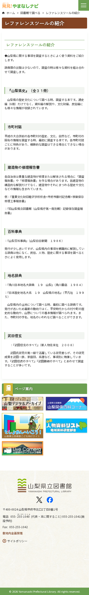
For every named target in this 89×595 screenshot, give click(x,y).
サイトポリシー (17, 541)
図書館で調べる (30, 13)
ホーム (10, 13)
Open (83, 5)
